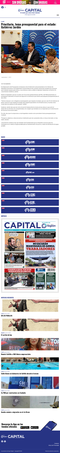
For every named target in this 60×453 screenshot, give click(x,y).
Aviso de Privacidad (54, 445)
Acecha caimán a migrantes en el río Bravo (15, 412)
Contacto (56, 443)
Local (2, 21)
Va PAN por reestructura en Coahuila (13, 393)
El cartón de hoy (6, 335)
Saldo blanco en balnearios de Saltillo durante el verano (19, 373)
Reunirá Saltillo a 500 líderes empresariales (16, 354)
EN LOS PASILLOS (6, 316)
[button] (58, 15)
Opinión (3, 332)
